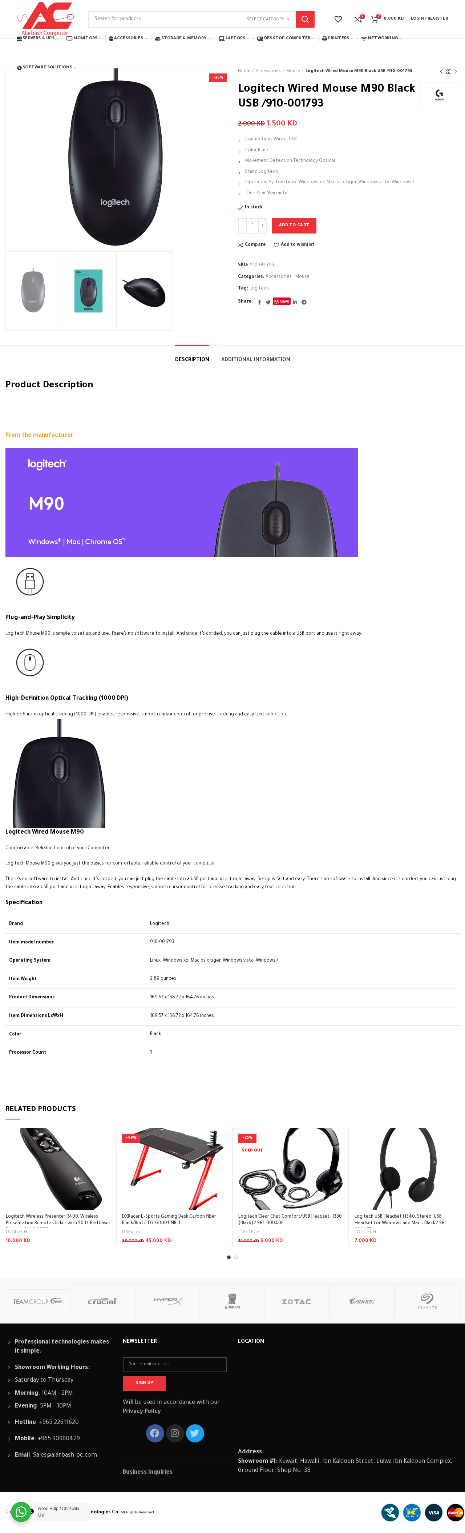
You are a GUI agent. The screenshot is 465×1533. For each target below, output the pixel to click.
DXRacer (131, 1232)
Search (305, 19)
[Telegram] (304, 302)
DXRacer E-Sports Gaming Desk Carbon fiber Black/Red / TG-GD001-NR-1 (169, 1220)
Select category (265, 19)
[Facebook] (259, 302)
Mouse (302, 277)
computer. (204, 863)
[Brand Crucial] (102, 1301)
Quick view (105, 1156)
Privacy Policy (142, 1412)
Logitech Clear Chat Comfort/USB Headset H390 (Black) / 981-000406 (290, 1220)
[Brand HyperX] (168, 1301)
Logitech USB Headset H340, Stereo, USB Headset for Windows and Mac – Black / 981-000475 (401, 1223)
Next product (456, 71)
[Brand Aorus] (362, 1301)
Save (284, 301)
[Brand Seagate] (427, 1301)
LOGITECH (16, 1232)
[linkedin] (295, 302)
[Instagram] (175, 1433)
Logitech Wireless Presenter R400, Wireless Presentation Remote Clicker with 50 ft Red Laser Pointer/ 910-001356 (58, 1223)
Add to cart (294, 225)
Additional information (255, 360)
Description (192, 360)
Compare (255, 245)
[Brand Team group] (37, 1301)
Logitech (259, 288)
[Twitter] (268, 302)
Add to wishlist (297, 245)
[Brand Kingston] (232, 1301)
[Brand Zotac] (297, 1301)
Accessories (279, 277)
